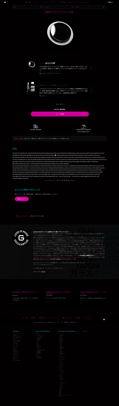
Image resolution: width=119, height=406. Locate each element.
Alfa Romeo (62, 334)
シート (38, 347)
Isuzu (61, 344)
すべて (36, 2)
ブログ (44, 2)
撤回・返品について (67, 317)
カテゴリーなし (39, 337)
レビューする (18, 138)
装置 (60, 396)
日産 (61, 388)
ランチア (61, 383)
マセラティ (62, 378)
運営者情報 (42, 317)
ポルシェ (61, 375)
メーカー (38, 341)
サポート (53, 2)
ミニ (29, 216)
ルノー (61, 384)
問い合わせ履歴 (17, 340)
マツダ (61, 380)
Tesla (61, 354)
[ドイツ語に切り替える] (59, 180)
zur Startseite (87, 317)
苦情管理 (38, 352)
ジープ (61, 362)
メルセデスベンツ (63, 382)
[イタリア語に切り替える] (64, 180)
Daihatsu (61, 340)
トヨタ (61, 369)
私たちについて (72, 2)
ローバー (61, 387)
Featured (38, 334)
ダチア (61, 368)
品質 (30, 2)
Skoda (38, 345)
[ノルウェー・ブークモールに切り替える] (69, 180)
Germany (39, 356)
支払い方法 (25, 317)
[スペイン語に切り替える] (66, 180)
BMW (61, 338)
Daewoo (61, 339)
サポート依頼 (16, 341)
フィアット (62, 371)
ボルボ (61, 376)
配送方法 (33, 317)
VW (60, 355)
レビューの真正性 (16, 360)
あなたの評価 (16, 353)
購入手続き (15, 358)
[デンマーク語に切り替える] (73, 180)
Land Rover (62, 347)
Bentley (61, 337)
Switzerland (39, 358)
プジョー (61, 374)
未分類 (60, 392)
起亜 (61, 389)
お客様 (37, 333)
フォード (38, 348)
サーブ (61, 360)
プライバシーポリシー (53, 317)
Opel (38, 344)
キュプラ (61, 358)
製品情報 (38, 353)
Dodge (61, 341)
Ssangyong (62, 353)
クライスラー (62, 359)
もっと (13, 303)
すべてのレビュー (16, 338)
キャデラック (62, 356)
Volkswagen (39, 346)
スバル (61, 366)
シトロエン (62, 363)
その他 (38, 340)
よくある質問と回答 (40, 349)
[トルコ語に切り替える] (71, 180)
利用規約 (78, 317)
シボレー (61, 364)
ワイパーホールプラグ (41, 336)
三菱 (60, 391)
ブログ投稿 (38, 338)
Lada (61, 346)
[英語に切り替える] (57, 180)
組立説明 (38, 351)
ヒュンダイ (62, 370)
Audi (60, 336)
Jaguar (61, 345)
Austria (38, 355)
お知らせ (38, 339)
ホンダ (61, 377)
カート (14, 347)
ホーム (20, 216)
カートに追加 (60, 114)
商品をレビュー (21, 199)
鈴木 (61, 390)
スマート (61, 367)
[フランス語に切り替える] (62, 180)
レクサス (61, 385)
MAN (61, 348)
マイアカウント (84, 2)
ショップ (15, 345)
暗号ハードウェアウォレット (65, 395)
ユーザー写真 (62, 2)
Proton (61, 351)
